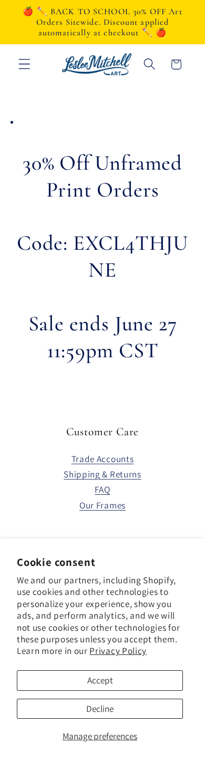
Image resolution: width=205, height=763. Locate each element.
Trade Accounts (102, 459)
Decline (100, 708)
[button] (24, 64)
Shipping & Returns (102, 474)
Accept (100, 680)
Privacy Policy (118, 650)
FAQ (102, 489)
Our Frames (102, 505)
